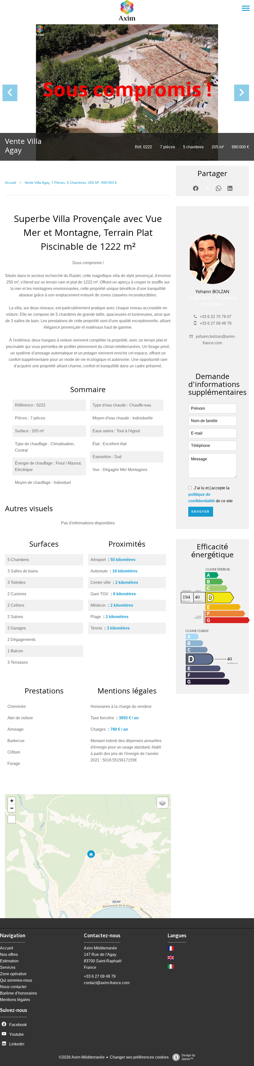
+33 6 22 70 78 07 (215, 316)
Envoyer (200, 511)
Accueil (10, 183)
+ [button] (11, 801)
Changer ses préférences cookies (139, 1057)
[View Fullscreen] (11, 819)
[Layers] (162, 802)
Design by (188, 1057)
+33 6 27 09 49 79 (215, 323)
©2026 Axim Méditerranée (82, 1057)
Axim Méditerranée (100, 948)
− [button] (11, 808)
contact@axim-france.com (106, 983)
